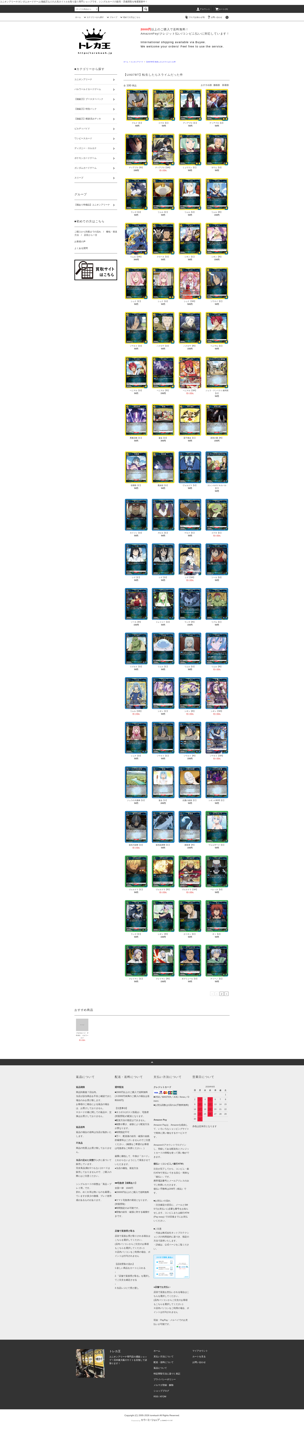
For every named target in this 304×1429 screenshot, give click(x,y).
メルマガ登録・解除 (164, 1385)
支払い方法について (164, 1356)
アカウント (205, 9)
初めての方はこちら (131, 17)
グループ (113, 17)
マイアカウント (200, 1351)
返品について (160, 1368)
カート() (223, 9)
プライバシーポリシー (165, 1379)
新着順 (225, 85)
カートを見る (199, 1356)
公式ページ (170, 1244)
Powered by (135, 1421)
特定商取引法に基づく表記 (167, 1373)
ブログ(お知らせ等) (196, 17)
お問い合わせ (216, 17)
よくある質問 (81, 248)
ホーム (78, 17)
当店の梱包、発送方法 (127, 1168)
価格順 (216, 85)
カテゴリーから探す (95, 17)
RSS (156, 1396)
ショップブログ (161, 1390)
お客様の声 (80, 241)
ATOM (163, 1396)
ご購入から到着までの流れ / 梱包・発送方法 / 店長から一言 (95, 233)
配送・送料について (164, 1362)
